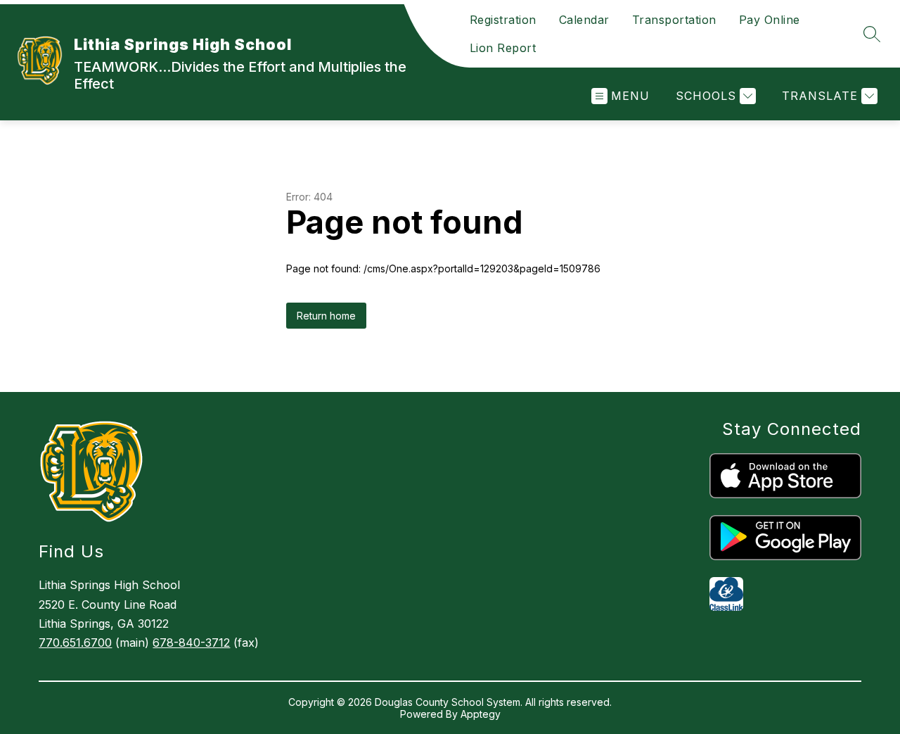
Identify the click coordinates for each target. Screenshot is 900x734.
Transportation (674, 20)
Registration (503, 20)
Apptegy (481, 714)
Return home (326, 316)
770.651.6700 (75, 642)
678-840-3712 (191, 642)
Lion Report (503, 48)
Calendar (584, 20)
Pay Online (769, 20)
